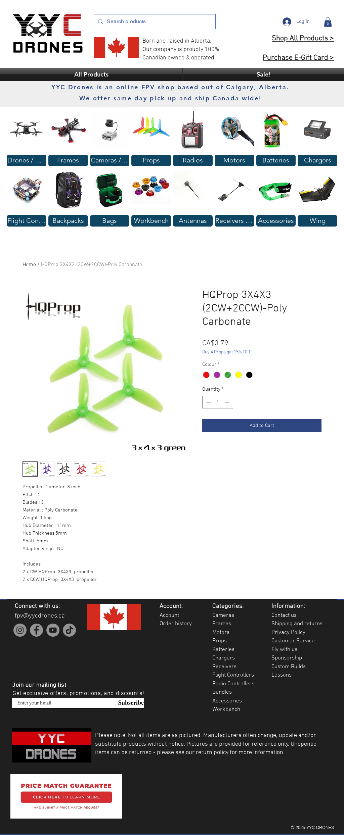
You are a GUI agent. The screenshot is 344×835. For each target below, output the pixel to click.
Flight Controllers (233, 675)
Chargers (223, 658)
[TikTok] (69, 630)
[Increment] (227, 402)
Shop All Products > (303, 38)
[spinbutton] (217, 402)
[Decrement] (207, 402)
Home (29, 264)
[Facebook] (36, 630)
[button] (328, 22)
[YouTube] (52, 630)
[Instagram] (20, 630)
